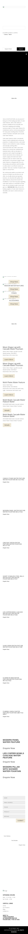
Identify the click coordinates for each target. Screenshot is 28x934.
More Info (14, 98)
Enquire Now (6, 482)
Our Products (6, 907)
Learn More (9, 359)
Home (4, 905)
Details (7, 410)
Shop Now (14, 282)
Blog (4, 909)
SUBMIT (20, 820)
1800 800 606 (11, 187)
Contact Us (5, 911)
